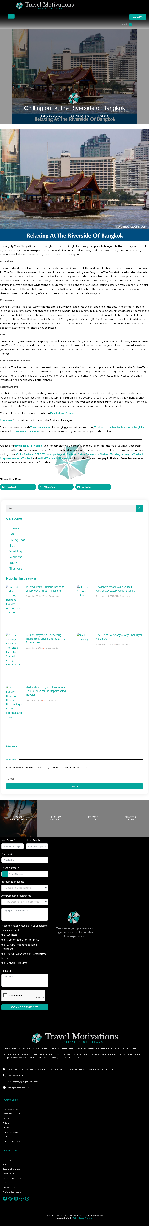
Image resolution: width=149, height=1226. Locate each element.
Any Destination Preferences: (16, 896)
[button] (18, 487)
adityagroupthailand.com (18, 1088)
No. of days (7, 840)
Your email (7, 854)
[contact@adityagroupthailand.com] (4, 1081)
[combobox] (5, 874)
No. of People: (33, 840)
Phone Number (9, 868)
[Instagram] (16, 1199)
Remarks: (6, 971)
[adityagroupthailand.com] (4, 1087)
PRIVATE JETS (93, 818)
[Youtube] (27, 1199)
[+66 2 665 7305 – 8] (4, 1075)
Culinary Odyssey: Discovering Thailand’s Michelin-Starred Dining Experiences (45, 639)
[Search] (139, 508)
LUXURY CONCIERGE (56, 818)
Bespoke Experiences (12, 882)
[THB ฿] (67, 24)
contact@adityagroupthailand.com (23, 1082)
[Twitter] (10, 1199)
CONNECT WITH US (24, 1007)
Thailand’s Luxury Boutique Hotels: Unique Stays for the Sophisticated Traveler (46, 691)
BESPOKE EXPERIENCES (18, 818)
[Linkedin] (21, 1199)
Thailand (103, 115)
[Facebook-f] (5, 1199)
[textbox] (24, 888)
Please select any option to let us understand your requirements (24, 928)
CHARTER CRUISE (130, 818)
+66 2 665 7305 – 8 (15, 1075)
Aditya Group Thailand (82, 1218)
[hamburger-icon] (11, 16)
